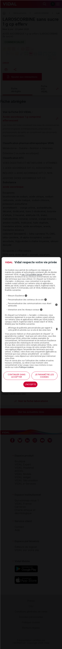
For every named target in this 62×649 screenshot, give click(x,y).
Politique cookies (26, 367)
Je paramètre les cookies (44, 375)
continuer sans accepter (16, 375)
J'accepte (30, 384)
